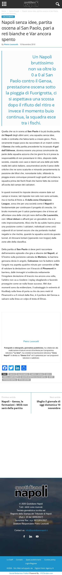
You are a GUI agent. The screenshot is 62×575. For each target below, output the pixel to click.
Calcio (12, 374)
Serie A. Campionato (11, 377)
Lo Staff (10, 559)
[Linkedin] (31, 537)
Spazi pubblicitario (33, 559)
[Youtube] (38, 537)
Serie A (48, 374)
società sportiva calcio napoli (33, 377)
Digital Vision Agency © (44, 568)
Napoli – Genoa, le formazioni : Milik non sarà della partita (15, 405)
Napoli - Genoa (37, 374)
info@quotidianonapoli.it (37, 530)
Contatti (19, 559)
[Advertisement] (31, 444)
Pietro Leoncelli (11, 44)
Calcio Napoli (14, 11)
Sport (51, 377)
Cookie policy (49, 559)
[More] (42, 387)
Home (4, 11)
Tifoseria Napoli (9, 380)
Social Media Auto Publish (19, 573)
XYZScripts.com (46, 573)
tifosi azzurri (24, 380)
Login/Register (31, 563)
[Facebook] (25, 537)
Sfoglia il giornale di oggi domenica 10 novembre (48, 405)
